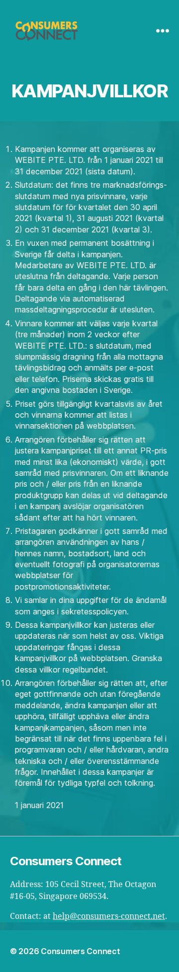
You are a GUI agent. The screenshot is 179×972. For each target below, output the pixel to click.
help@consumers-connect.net (109, 916)
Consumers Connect (80, 951)
